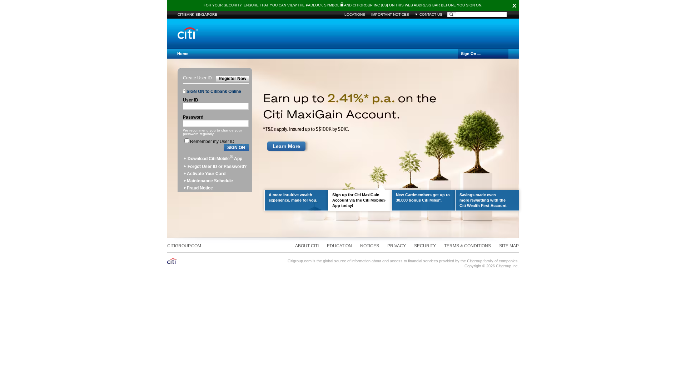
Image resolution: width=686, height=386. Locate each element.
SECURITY (425, 245)
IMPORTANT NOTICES (390, 14)
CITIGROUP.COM (184, 245)
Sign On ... (471, 53)
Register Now (232, 78)
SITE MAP (509, 245)
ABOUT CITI (307, 245)
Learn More (286, 146)
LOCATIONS (354, 14)
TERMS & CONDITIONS (467, 245)
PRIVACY (396, 245)
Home (182, 53)
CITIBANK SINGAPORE (197, 14)
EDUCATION (339, 245)
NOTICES (369, 245)
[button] (236, 148)
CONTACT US (430, 14)
